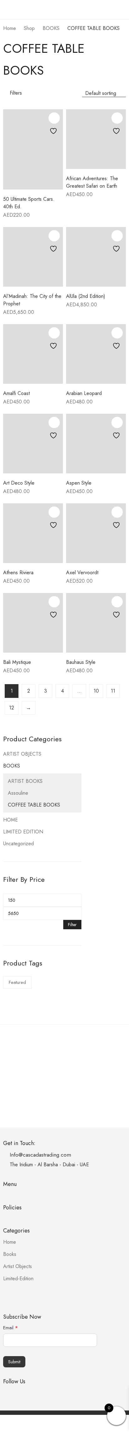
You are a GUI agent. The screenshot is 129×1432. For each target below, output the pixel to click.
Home (9, 1242)
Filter (72, 924)
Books (9, 1254)
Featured (17, 982)
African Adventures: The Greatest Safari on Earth (92, 182)
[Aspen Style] (96, 443)
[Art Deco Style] (33, 443)
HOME (10, 819)
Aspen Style (78, 482)
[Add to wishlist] (54, 118)
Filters (16, 92)
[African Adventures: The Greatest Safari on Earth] (96, 139)
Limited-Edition (18, 1278)
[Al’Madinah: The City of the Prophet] (33, 257)
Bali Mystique (17, 662)
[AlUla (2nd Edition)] (96, 257)
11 (113, 690)
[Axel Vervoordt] (96, 533)
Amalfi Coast (16, 393)
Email (10, 1327)
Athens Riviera (18, 572)
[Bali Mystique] (33, 623)
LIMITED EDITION (23, 831)
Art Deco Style (18, 482)
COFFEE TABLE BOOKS (34, 804)
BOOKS (11, 765)
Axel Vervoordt (82, 572)
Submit (14, 1362)
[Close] (121, 721)
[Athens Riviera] (33, 533)
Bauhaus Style (80, 662)
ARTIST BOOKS (25, 781)
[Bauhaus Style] (96, 623)
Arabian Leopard (84, 393)
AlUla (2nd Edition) (85, 296)
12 (11, 707)
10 (96, 690)
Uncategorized (18, 843)
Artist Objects (17, 1266)
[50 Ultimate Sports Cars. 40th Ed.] (33, 149)
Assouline (18, 793)
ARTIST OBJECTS (22, 754)
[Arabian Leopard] (96, 354)
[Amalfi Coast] (33, 354)
